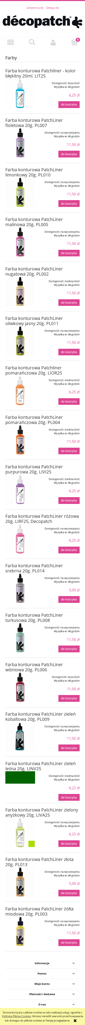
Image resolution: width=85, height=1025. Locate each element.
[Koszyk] (74, 42)
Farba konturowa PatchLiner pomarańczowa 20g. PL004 (34, 419)
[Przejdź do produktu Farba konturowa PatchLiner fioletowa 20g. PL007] (20, 143)
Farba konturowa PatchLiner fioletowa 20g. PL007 (34, 122)
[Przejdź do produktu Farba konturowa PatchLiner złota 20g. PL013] (20, 882)
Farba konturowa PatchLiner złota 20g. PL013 (39, 861)
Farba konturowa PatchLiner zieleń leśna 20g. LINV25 (40, 766)
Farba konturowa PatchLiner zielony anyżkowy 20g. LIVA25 (41, 812)
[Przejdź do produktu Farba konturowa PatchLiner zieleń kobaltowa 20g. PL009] (20, 736)
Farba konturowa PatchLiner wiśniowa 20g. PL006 (34, 667)
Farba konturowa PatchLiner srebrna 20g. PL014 (34, 568)
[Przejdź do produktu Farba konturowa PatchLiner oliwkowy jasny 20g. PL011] (20, 341)
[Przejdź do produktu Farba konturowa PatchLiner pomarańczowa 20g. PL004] (20, 440)
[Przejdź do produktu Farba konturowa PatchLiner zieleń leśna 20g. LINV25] (20, 777)
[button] (10, 42)
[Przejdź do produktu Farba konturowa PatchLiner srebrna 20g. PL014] (20, 588)
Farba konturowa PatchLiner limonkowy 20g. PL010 (34, 172)
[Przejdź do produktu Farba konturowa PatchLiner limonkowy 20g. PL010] (20, 192)
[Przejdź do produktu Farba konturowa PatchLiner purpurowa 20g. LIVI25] (20, 489)
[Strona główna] (42, 21)
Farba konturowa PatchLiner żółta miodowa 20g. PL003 (39, 911)
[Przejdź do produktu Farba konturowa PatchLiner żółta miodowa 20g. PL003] (20, 931)
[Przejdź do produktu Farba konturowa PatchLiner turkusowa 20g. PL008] (20, 638)
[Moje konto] (53, 42)
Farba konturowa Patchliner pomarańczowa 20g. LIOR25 (33, 370)
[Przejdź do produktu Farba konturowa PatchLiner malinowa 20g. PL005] (20, 242)
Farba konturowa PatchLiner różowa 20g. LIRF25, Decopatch (42, 518)
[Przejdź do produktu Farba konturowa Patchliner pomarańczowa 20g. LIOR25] (20, 390)
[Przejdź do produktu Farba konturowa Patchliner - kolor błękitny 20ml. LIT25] (20, 93)
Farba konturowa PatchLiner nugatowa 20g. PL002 (34, 271)
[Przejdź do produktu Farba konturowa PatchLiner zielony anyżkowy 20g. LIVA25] (20, 832)
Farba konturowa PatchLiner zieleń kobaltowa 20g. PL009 (40, 716)
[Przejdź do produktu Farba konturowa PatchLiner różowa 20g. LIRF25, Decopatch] (20, 539)
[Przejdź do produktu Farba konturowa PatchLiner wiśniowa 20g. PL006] (20, 687)
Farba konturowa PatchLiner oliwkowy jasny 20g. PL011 (34, 320)
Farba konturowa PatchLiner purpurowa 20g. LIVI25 (34, 469)
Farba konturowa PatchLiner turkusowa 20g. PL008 (34, 617)
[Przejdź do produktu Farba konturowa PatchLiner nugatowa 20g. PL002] (20, 291)
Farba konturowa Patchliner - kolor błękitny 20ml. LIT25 (40, 73)
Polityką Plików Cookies (16, 1016)
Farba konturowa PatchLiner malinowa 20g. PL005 (34, 221)
